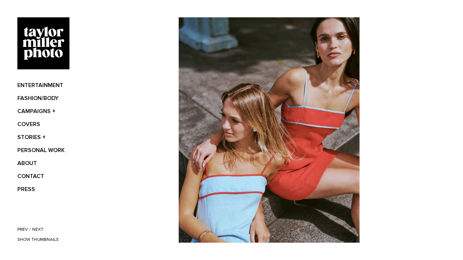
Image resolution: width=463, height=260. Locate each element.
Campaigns (36, 111)
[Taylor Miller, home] (43, 43)
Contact (30, 176)
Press (26, 189)
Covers (28, 124)
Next (37, 229)
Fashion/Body (38, 98)
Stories (31, 137)
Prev (22, 229)
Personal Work (41, 150)
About (27, 163)
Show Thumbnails (38, 239)
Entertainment (40, 85)
